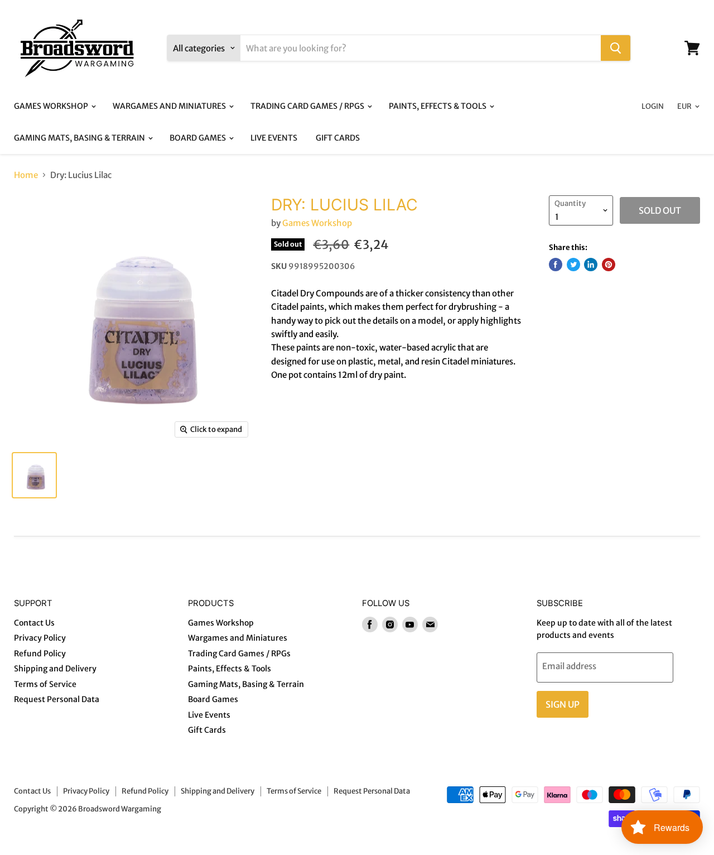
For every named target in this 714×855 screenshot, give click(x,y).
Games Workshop (52, 106)
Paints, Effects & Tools (438, 106)
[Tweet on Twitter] (573, 264)
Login (652, 106)
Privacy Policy (40, 638)
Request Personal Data (56, 699)
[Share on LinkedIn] (590, 264)
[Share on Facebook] (555, 264)
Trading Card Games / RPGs (308, 106)
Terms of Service (45, 684)
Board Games (199, 138)
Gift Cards (338, 138)
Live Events (273, 138)
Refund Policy (40, 654)
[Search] (615, 48)
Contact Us (34, 623)
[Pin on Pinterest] (608, 264)
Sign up (563, 704)
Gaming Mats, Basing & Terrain (80, 138)
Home (26, 175)
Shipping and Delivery (55, 669)
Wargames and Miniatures (170, 106)
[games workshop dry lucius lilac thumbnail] (34, 475)
